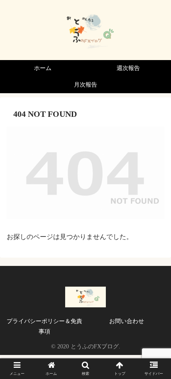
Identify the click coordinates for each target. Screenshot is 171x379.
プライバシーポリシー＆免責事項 (44, 326)
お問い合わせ (126, 321)
